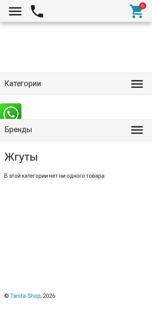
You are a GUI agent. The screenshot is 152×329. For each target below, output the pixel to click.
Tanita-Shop (25, 296)
